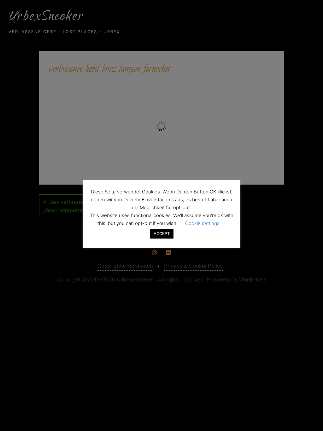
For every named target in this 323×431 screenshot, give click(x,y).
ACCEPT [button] (162, 233)
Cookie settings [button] (202, 223)
